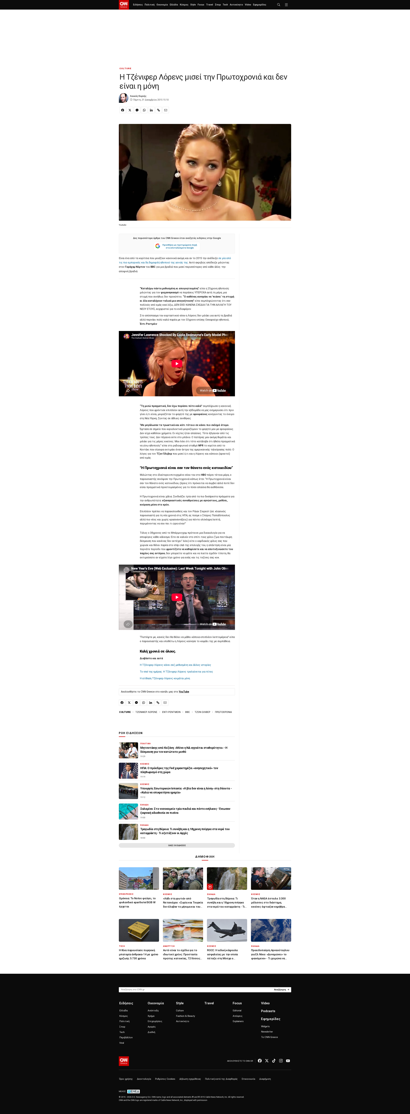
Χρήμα (151, 1016)
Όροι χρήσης (126, 1079)
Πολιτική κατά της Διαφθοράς (221, 1079)
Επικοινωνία (248, 1079)
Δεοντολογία (144, 1079)
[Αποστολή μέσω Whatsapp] (144, 110)
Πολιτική (150, 4)
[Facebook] (260, 1061)
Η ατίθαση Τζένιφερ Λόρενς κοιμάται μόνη (165, 678)
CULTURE (125, 68)
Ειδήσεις (138, 4)
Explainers (238, 1021)
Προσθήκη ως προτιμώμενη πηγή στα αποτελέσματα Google (179, 246)
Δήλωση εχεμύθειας (190, 1079)
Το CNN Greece (269, 1037)
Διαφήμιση (265, 1079)
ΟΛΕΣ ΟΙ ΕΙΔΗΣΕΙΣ (177, 845)
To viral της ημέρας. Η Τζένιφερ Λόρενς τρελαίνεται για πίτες (176, 671)
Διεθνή (151, 1032)
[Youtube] (288, 1061)
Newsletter (267, 1031)
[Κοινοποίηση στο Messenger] (137, 110)
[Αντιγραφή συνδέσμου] (158, 110)
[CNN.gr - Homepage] (124, 5)
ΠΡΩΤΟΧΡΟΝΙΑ (223, 712)
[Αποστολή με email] (166, 110)
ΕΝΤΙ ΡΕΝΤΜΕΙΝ (171, 712)
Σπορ (218, 4)
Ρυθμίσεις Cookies (165, 1079)
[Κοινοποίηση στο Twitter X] (130, 110)
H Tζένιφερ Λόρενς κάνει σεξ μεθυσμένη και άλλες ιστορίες (175, 664)
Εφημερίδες (259, 4)
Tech (225, 4)
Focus (201, 4)
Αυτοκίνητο (236, 4)
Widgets (265, 1026)
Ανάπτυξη (153, 1010)
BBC (187, 712)
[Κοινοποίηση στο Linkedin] (151, 110)
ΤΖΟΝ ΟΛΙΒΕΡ (202, 712)
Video (248, 4)
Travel (209, 4)
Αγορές (152, 1026)
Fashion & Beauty (185, 1016)
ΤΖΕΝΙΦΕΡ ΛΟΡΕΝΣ (146, 712)
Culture (180, 1010)
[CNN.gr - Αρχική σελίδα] (124, 1061)
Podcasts (268, 1011)
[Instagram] (281, 1061)
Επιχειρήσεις (155, 1021)
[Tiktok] (274, 1061)
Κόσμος (184, 4)
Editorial (237, 1010)
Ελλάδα (174, 4)
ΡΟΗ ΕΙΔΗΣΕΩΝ (131, 733)
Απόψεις (237, 1016)
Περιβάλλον (126, 1037)
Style (193, 4)
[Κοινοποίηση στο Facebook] (122, 110)
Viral (121, 1042)
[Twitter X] (267, 1061)
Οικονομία (162, 4)
